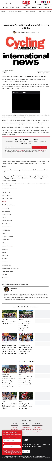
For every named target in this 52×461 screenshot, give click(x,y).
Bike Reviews (37, 427)
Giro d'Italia (28, 22)
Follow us (40, 72)
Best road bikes (26, 425)
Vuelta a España (14, 429)
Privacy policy (37, 444)
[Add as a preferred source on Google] (26, 451)
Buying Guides (26, 7)
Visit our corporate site (42, 456)
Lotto (12, 246)
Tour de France (14, 425)
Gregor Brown (21, 32)
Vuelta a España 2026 (30, 11)
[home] (3, 7)
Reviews (18, 7)
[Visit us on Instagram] (42, 2)
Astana (4, 201)
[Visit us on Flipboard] (49, 2)
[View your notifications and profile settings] (10, 3)
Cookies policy (46, 444)
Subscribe (45, 4)
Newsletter (47, 72)
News (6, 7)
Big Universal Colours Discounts (15, 11)
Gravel (40, 7)
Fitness (34, 7)
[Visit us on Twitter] (44, 2)
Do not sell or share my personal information (31, 446)
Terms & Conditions (11, 452)
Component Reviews (37, 429)
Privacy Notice (41, 150)
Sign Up (12, 446)
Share (5, 72)
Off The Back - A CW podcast (45, 11)
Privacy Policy (16, 451)
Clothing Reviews (37, 431)
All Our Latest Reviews (37, 425)
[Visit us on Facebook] (45, 2)
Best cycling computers (26, 431)
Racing (12, 7)
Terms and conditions (27, 444)
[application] (26, 102)
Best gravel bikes (26, 427)
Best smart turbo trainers (26, 429)
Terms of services (20, 150)
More (46, 7)
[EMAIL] (11, 290)
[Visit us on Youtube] (47, 2)
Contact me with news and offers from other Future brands (12, 443)
